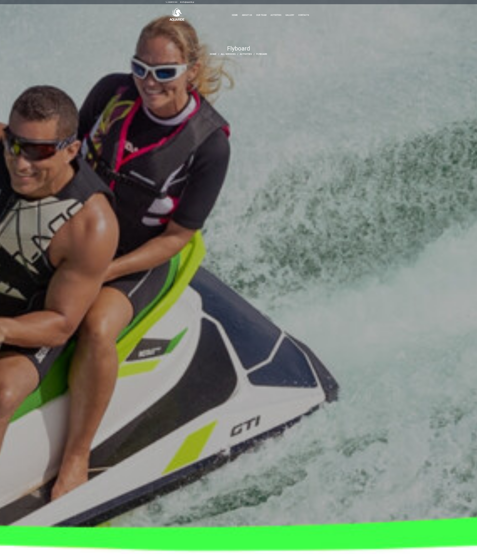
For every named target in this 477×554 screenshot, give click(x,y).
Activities (246, 54)
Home (213, 54)
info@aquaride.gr (188, 2)
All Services (228, 54)
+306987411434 (172, 2)
